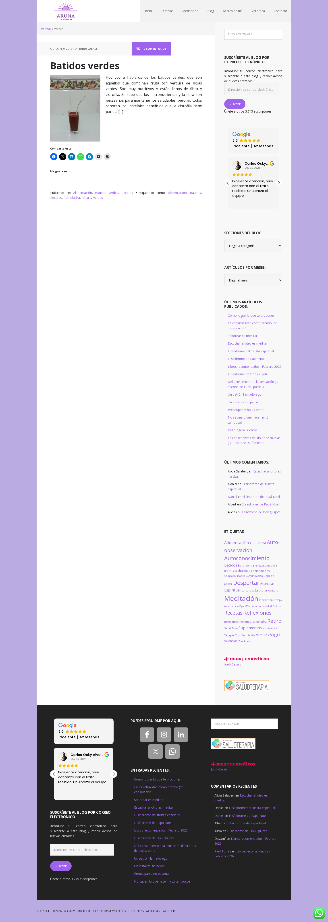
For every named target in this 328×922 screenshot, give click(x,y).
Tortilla (246, 635)
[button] (278, 182)
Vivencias (230, 641)
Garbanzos (247, 590)
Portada (46, 29)
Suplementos (250, 627)
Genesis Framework (106, 911)
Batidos (195, 193)
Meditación (241, 598)
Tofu (238, 635)
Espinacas (267, 583)
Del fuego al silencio (242, 430)
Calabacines (241, 571)
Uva (253, 635)
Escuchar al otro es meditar (248, 343)
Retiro (274, 621)
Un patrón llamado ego (244, 394)
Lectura (261, 590)
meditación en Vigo (270, 600)
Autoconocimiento (247, 558)
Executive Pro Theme (77, 911)
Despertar (246, 583)
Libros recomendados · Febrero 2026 (254, 366)
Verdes (98, 197)
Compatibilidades (234, 575)
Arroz (253, 543)
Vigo (275, 634)
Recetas (127, 193)
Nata (254, 606)
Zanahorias (244, 641)
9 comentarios (155, 49)
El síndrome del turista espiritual (251, 351)
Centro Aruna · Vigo (66, 11)
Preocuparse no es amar (246, 410)
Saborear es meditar (242, 336)
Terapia (229, 635)
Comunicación (254, 575)
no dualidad (265, 606)
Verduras (262, 635)
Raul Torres (222, 851)
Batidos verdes (84, 65)
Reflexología (231, 621)
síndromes (270, 628)
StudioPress (135, 911)
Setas (235, 628)
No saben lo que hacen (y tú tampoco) (162, 881)
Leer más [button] (65, 793)
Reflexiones (257, 612)
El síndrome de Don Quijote (248, 374)
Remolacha (72, 197)
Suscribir (235, 104)
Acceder (169, 911)
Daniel (232, 497)
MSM (248, 606)
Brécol (228, 571)
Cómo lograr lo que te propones (251, 315)
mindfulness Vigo (234, 606)
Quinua (277, 606)
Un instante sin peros (243, 402)
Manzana (273, 590)
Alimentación (82, 193)
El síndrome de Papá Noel (246, 359)
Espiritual (232, 590)
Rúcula (86, 197)
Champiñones (260, 571)
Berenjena (245, 565)
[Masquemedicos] (246, 659)
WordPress (153, 911)
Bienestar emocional (265, 565)
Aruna (261, 543)
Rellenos (245, 622)
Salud (227, 628)
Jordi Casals (232, 664)
